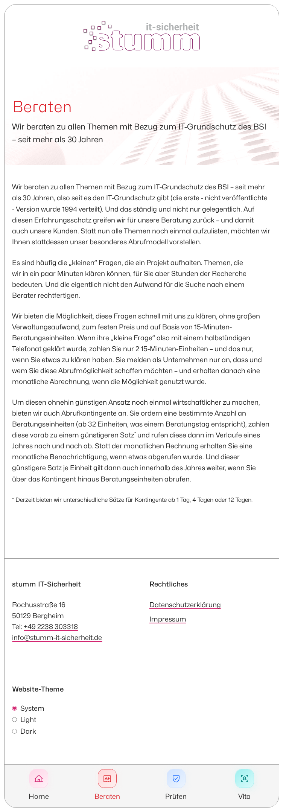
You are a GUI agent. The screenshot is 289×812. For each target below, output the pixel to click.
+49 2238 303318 (51, 626)
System (32, 708)
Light (28, 720)
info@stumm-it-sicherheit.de (57, 637)
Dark (28, 731)
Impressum (167, 619)
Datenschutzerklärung (185, 604)
